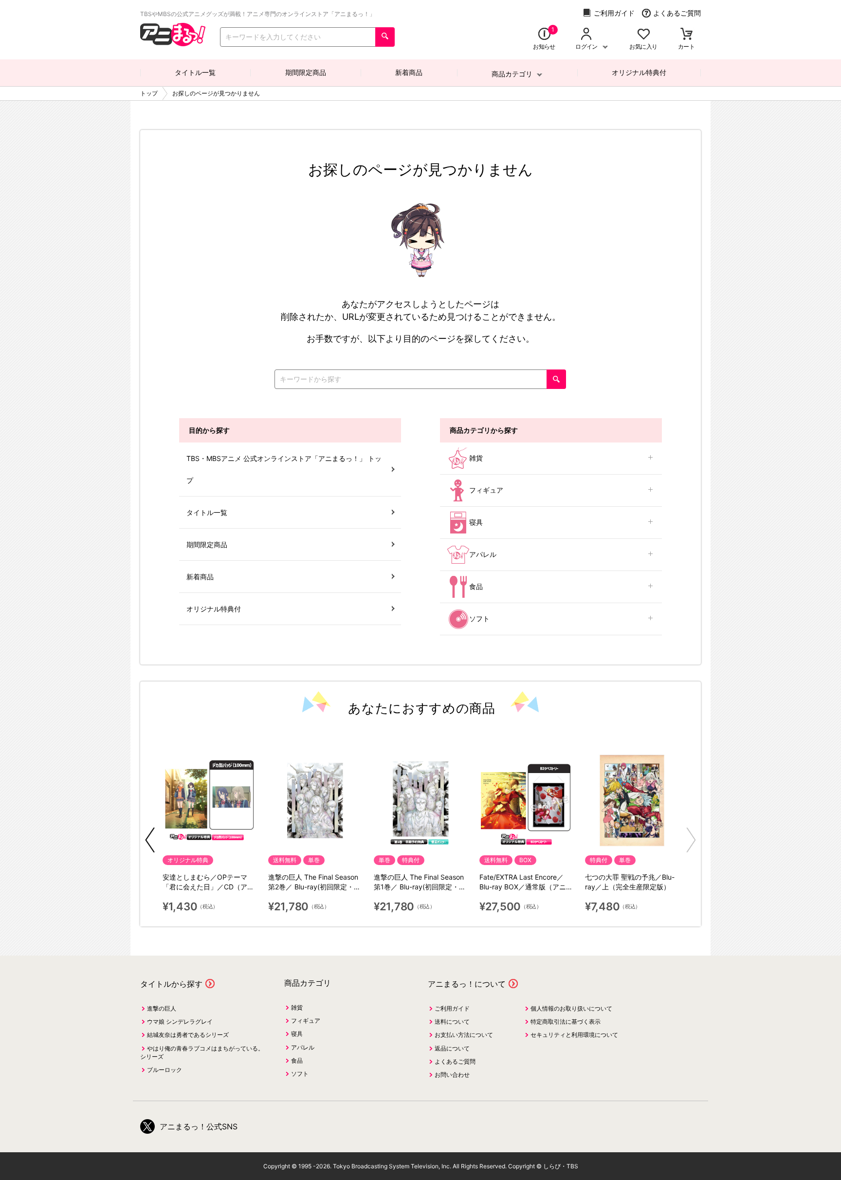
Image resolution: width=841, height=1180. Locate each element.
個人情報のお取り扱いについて (571, 1008)
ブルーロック (164, 1069)
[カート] (686, 35)
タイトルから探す (171, 984)
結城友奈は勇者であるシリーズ (188, 1034)
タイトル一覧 (195, 72)
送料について (452, 1021)
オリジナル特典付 (639, 72)
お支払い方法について (464, 1034)
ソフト (479, 618)
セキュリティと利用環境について (574, 1034)
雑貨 (476, 458)
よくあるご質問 (677, 13)
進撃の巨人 (161, 1008)
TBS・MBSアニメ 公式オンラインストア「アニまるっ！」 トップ (284, 469)
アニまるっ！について (467, 984)
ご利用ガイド (614, 13)
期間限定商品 (305, 72)
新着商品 (408, 72)
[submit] (385, 37)
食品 (476, 586)
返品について (452, 1048)
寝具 (476, 522)
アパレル (482, 554)
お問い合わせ (452, 1074)
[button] (150, 840)
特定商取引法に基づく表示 (565, 1021)
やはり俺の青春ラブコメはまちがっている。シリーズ (202, 1052)
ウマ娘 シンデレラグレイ (180, 1021)
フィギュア (486, 490)
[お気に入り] (644, 35)
